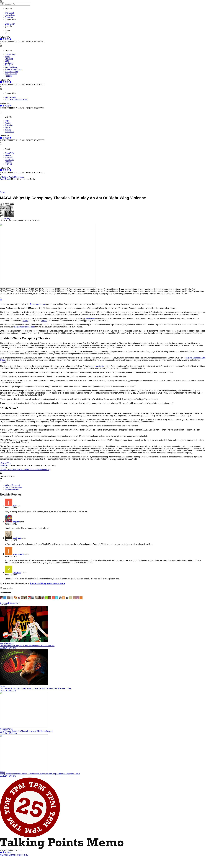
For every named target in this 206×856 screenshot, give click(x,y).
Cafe (7, 61)
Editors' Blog (10, 54)
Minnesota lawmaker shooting (38, 470)
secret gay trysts (97, 366)
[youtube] (10, 39)
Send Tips (4, 179)
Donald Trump (6, 470)
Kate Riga (7, 219)
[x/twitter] (6, 39)
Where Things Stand (13, 69)
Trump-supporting (37, 304)
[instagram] (8, 39)
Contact (8, 123)
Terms (7, 127)
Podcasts (9, 17)
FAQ (7, 121)
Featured (16, 470)
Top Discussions (12, 489)
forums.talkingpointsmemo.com (47, 583)
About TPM (9, 153)
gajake (16, 522)
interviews (90, 318)
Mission (8, 155)
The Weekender (11, 72)
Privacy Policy (22, 855)
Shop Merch (10, 24)
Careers (8, 162)
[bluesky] (1, 39)
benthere (17, 538)
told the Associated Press (24, 327)
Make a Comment (12, 485)
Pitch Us (8, 164)
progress (17, 573)
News (7, 57)
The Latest (9, 13)
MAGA (22, 470)
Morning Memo (11, 67)
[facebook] (3, 39)
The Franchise (11, 74)
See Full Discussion (13, 487)
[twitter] (6, 853)
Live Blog (9, 59)
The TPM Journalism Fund (16, 100)
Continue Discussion (9, 603)
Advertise (9, 125)
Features (8, 76)
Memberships (10, 97)
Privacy (8, 130)
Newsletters (10, 15)
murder (25, 321)
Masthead (9, 157)
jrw (14, 506)
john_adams (18, 554)
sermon (44, 321)
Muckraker (9, 63)
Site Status (9, 132)
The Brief (9, 65)
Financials (9, 160)
